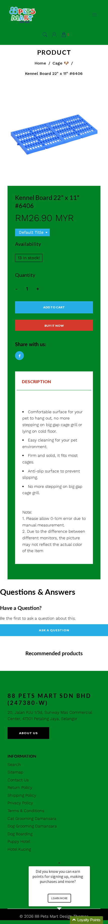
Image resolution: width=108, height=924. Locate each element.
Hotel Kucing (19, 849)
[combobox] (32, 232)
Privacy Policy (20, 802)
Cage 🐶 (60, 63)
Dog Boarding (20, 833)
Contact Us (18, 780)
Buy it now (54, 325)
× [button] (59, 862)
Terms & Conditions (26, 810)
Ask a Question (54, 630)
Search (14, 764)
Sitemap (15, 772)
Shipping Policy (22, 795)
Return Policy (20, 787)
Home (40, 63)
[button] (65, 920)
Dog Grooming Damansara (32, 826)
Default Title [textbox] (31, 232)
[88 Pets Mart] (22, 14)
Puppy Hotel (19, 841)
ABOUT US (28, 733)
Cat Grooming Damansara (32, 818)
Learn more (59, 898)
